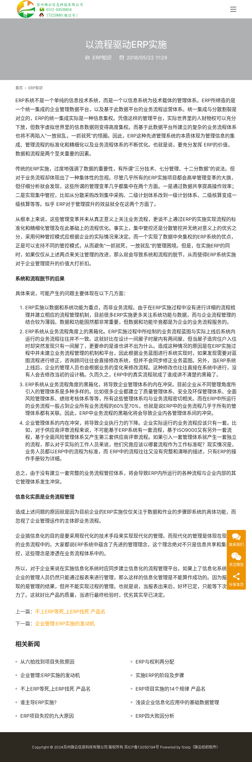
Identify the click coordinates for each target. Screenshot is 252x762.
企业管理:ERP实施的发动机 (65, 623)
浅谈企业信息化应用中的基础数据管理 (177, 702)
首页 (19, 88)
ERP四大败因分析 (155, 716)
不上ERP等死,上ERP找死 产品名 (70, 611)
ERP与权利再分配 (155, 661)
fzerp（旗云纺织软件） (201, 747)
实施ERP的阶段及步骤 (160, 675)
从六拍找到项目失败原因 (47, 661)
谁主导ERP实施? (38, 702)
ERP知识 (102, 57)
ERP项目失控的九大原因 (47, 716)
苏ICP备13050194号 (141, 747)
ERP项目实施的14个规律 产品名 (171, 689)
